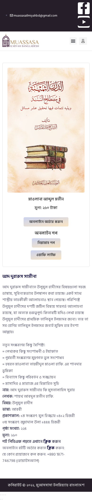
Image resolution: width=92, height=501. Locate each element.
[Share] (3, 494)
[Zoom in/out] (0, 494)
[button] (73, 40)
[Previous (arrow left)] (0, 499)
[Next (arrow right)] (2, 499)
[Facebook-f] (84, 8)
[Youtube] (84, 22)
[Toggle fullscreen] (2, 494)
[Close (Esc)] (5, 494)
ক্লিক (47, 442)
